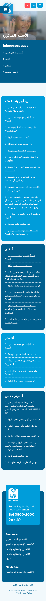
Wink (30, 593)
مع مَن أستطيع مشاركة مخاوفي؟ (22, 462)
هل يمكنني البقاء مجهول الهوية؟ (22, 150)
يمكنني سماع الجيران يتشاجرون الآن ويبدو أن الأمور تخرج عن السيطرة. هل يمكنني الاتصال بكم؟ (22, 275)
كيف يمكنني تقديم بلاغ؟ (18, 137)
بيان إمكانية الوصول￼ (25, 585)
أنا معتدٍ (8, 65)
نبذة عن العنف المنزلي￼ (16, 539)
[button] (40, 5)
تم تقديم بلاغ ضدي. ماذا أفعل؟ (21, 381)
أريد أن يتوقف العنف (14, 52)
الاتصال (9, 559)
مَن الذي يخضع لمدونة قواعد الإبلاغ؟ (24, 436)
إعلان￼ (14, 585)
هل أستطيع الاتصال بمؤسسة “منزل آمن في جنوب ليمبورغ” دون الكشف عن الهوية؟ (22, 295)
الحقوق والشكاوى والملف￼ (18, 549)
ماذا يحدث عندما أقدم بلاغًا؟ (20, 144)
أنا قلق (8, 59)
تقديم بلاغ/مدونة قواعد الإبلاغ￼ (20, 544)
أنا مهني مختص (11, 71)
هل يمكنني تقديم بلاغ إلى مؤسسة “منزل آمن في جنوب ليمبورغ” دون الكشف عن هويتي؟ (21, 446)
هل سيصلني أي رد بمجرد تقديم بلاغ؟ (24, 285)
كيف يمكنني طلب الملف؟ (19, 224)
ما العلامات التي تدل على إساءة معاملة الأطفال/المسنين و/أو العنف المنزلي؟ (20, 309)
